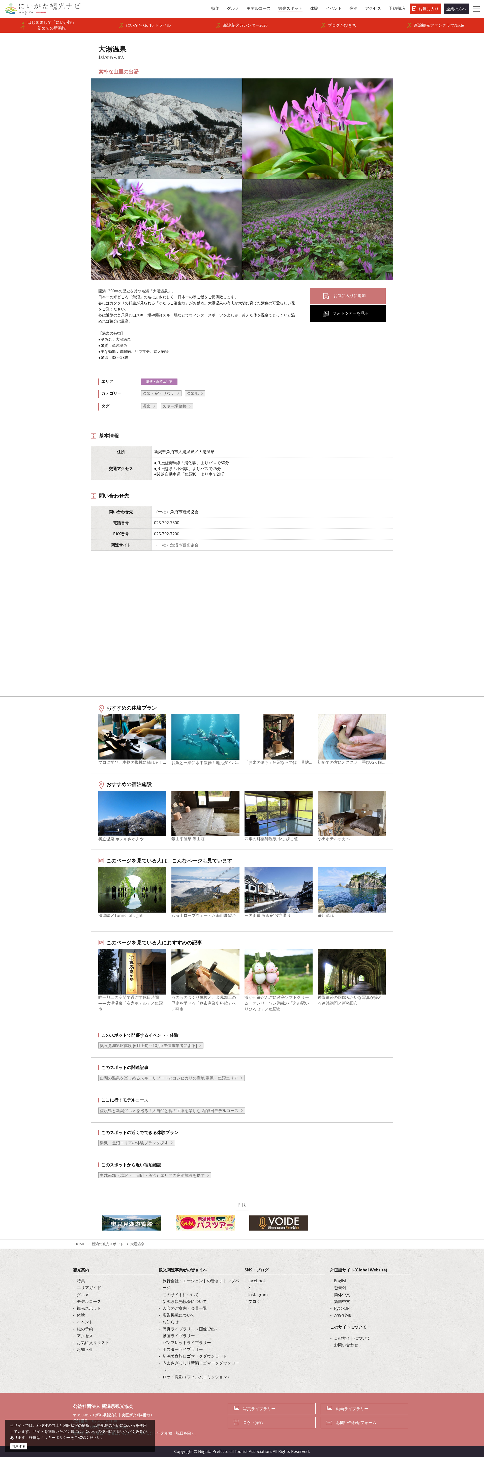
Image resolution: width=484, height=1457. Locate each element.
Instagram (258, 1294)
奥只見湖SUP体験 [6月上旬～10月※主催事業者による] (148, 1045)
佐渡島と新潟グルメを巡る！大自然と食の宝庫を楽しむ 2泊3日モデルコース (169, 1110)
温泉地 (193, 393)
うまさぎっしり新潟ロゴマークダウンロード (201, 1366)
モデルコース (89, 1301)
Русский (342, 1308)
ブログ (254, 1301)
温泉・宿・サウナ (159, 393)
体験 (81, 1315)
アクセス (85, 1335)
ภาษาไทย (342, 1315)
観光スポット (89, 1308)
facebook (257, 1281)
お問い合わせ (346, 1345)
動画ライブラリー (179, 1335)
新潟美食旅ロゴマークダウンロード (195, 1356)
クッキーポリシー (55, 1437)
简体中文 (342, 1294)
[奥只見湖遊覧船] (131, 1224)
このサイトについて (181, 1294)
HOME (79, 1243)
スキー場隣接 (174, 406)
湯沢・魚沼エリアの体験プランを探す (134, 1143)
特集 (81, 1281)
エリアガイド (89, 1287)
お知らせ (85, 1349)
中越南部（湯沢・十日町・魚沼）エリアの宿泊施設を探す (152, 1175)
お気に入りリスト (93, 1342)
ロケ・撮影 (253, 1422)
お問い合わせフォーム (356, 1422)
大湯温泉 (137, 1243)
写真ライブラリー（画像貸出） (191, 1329)
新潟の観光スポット (108, 1243)
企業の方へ (456, 9)
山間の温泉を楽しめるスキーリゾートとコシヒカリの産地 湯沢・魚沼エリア (169, 1078)
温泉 (147, 406)
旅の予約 (85, 1329)
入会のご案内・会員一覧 (185, 1308)
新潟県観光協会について (185, 1301)
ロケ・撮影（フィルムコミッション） (197, 1377)
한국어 (340, 1287)
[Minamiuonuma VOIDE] (278, 1224)
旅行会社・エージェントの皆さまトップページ (201, 1284)
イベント (85, 1322)
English (341, 1281)
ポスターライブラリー (183, 1349)
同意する (19, 1446)
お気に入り (428, 9)
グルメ (83, 1294)
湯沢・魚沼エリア (159, 381)
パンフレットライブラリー (187, 1342)
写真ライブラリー (259, 1408)
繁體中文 (342, 1301)
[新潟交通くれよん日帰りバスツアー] (205, 1224)
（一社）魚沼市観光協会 (176, 545)
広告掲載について (179, 1315)
